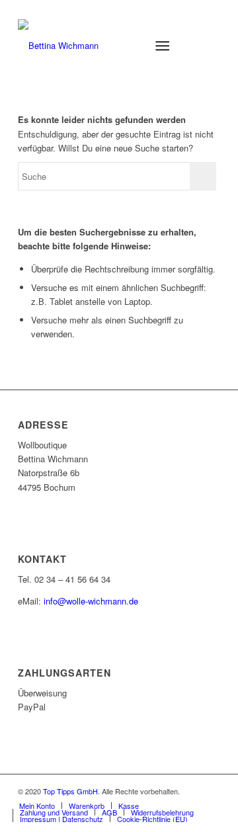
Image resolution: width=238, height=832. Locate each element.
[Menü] (162, 46)
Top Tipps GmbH (70, 791)
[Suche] (130, 45)
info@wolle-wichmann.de (91, 601)
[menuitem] (130, 45)
